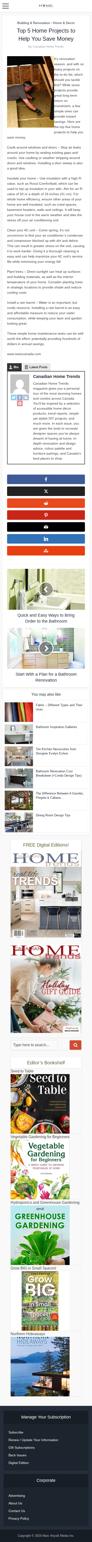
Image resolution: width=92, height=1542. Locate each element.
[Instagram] (26, 397)
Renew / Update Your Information (33, 1440)
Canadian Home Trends (48, 46)
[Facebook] (20, 397)
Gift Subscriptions (21, 1447)
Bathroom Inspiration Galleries (56, 727)
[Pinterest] (20, 403)
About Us (15, 1503)
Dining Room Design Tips (53, 815)
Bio (16, 367)
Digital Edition (18, 1463)
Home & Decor (64, 23)
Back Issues (17, 1455)
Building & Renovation (33, 23)
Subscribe (15, 1432)
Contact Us (16, 1511)
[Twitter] (14, 397)
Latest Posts (38, 367)
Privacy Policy (18, 1518)
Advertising (16, 1495)
